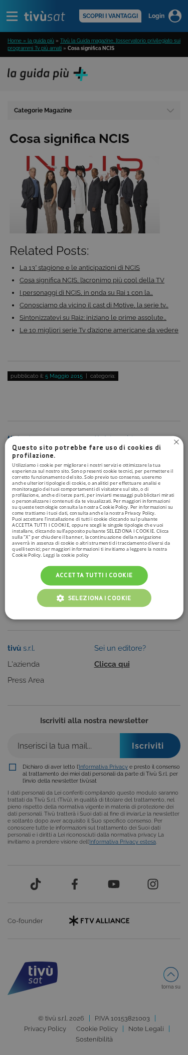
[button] (94, 598)
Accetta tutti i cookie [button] (94, 575)
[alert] (94, 527)
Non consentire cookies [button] (176, 441)
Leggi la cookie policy (66, 555)
